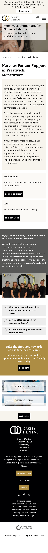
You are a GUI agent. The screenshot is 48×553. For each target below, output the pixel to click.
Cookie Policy (11, 463)
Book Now (24, 368)
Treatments (15, 57)
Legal (19, 459)
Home (5, 57)
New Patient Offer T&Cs (34, 459)
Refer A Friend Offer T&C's (31, 463)
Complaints (37, 456)
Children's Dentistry (24, 386)
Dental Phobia (24, 400)
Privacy (27, 456)
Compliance (9, 459)
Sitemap (24, 466)
